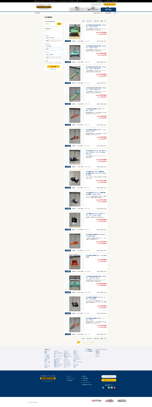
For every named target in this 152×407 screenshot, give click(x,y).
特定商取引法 (97, 350)
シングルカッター (47, 355)
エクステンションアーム (77, 357)
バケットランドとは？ (96, 4)
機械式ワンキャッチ (67, 353)
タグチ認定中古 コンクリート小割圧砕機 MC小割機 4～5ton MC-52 (96, 193)
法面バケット (75, 353)
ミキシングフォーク (67, 363)
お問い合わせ (85, 380)
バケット (65, 367)
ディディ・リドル (66, 360)
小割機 (45, 360)
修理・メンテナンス (71, 378)
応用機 (45, 352)
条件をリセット (53, 69)
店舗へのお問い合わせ (110, 4)
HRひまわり (56, 350)
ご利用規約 (97, 352)
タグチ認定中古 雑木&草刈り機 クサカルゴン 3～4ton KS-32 (96, 25)
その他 (74, 367)
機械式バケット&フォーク (58, 364)
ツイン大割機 (46, 356)
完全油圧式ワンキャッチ (68, 356)
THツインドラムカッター (58, 352)
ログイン (116, 13)
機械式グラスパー (57, 359)
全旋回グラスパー (57, 362)
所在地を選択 (48, 46)
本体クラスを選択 (49, 54)
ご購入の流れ (97, 353)
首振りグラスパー (57, 361)
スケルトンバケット (67, 366)
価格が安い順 (89, 21)
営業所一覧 (97, 355)
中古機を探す (37, 13)
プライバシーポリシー (87, 382)
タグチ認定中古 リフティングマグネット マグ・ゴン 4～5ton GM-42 (96, 214)
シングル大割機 (46, 357)
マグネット (65, 357)
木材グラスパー (56, 366)
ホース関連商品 (88, 349)
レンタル (69, 376)
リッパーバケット (76, 355)
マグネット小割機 (47, 361)
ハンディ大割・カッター (58, 358)
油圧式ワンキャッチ (67, 355)
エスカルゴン (66, 359)
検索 (59, 23)
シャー (45, 363)
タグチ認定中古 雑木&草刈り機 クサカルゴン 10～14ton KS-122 (96, 277)
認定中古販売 (70, 380)
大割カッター (46, 359)
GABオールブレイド (47, 366)
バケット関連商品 (88, 351)
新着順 (83, 21)
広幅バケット (75, 352)
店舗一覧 (84, 376)
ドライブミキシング (67, 361)
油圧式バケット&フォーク (58, 365)
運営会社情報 (85, 378)
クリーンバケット (76, 364)
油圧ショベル (46, 350)
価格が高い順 (96, 21)
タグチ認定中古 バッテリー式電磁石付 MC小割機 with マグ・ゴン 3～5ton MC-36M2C (96, 173)
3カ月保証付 (68, 41)
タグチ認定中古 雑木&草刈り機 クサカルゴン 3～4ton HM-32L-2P (96, 67)
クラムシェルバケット (67, 364)
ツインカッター (46, 353)
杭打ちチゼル (75, 365)
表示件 (102, 21)
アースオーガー (66, 352)
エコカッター (46, 364)
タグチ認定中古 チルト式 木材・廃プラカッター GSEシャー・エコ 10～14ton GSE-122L (96, 152)
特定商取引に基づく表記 (87, 384)
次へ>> (92, 342)
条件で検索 (54, 66)
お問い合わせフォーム (98, 13)
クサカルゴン (66, 350)
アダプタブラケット (76, 359)
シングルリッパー (76, 356)
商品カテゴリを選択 (50, 37)
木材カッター (46, 367)
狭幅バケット (75, 350)
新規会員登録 (108, 13)
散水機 (74, 360)
